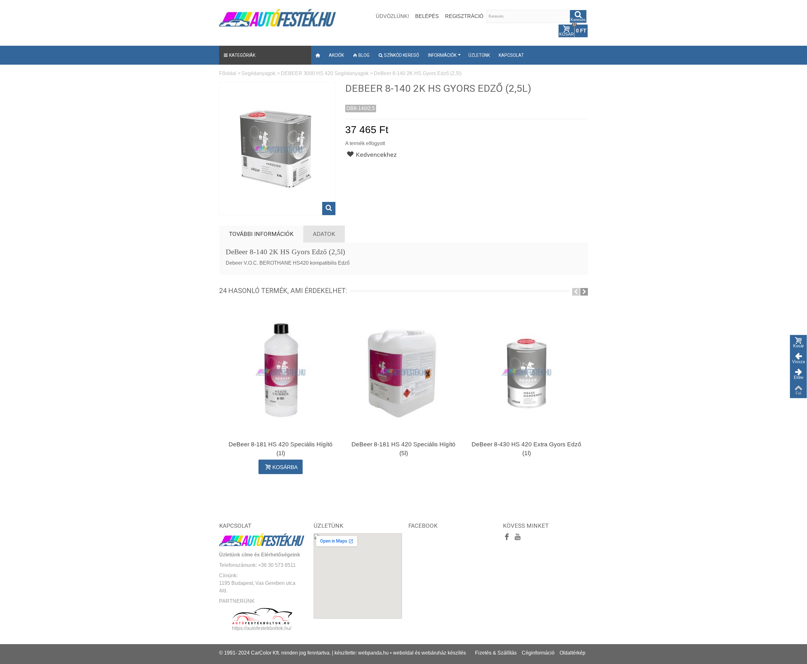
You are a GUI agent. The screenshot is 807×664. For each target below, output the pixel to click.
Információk (442, 55)
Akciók (336, 55)
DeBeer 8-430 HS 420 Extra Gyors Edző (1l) (526, 448)
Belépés (427, 16)
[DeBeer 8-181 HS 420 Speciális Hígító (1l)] (280, 371)
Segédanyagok (258, 73)
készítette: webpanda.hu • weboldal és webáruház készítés (400, 652)
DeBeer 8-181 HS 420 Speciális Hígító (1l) (281, 448)
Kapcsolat (511, 55)
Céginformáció (538, 652)
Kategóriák (242, 55)
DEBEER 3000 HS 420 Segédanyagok (325, 73)
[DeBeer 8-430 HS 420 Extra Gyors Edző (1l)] (526, 371)
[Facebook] (507, 537)
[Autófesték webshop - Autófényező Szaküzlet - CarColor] (277, 17)
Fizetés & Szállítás (496, 652)
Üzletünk (479, 55)
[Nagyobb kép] (328, 208)
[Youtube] (518, 537)
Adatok (324, 234)
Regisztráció (464, 16)
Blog (363, 55)
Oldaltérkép (572, 652)
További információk (261, 234)
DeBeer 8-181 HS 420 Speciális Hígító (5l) (403, 448)
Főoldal (227, 73)
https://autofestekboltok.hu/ (261, 628)
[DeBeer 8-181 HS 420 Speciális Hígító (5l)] (403, 371)
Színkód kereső (401, 55)
